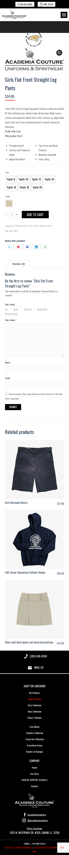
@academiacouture (37, 821)
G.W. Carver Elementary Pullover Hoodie (25, 572)
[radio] (11, 179)
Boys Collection (34, 711)
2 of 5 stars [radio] (17, 309)
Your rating (10, 304)
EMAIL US (38, 667)
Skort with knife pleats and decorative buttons (29, 642)
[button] (59, 53)
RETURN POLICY (38, 843)
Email (8, 378)
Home (34, 767)
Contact (34, 786)
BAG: (48, 4)
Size (7, 172)
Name (8, 362)
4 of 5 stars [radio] (43, 309)
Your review (10, 320)
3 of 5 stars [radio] (29, 309)
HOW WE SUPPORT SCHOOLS (34, 780)
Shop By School (21, 225)
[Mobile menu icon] (64, 15)
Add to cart (35, 214)
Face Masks (34, 726)
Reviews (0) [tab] (19, 264)
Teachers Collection (34, 733)
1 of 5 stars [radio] (7, 309)
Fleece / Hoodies (34, 717)
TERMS (26, 843)
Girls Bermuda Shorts (16, 503)
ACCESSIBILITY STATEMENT (46, 847)
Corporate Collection (34, 739)
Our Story (34, 773)
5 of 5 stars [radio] (12, 314)
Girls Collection (34, 705)
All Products (34, 693)
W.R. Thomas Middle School (40, 225)
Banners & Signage (34, 751)
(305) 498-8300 (38, 656)
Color (7, 196)
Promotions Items (34, 745)
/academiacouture (36, 815)
